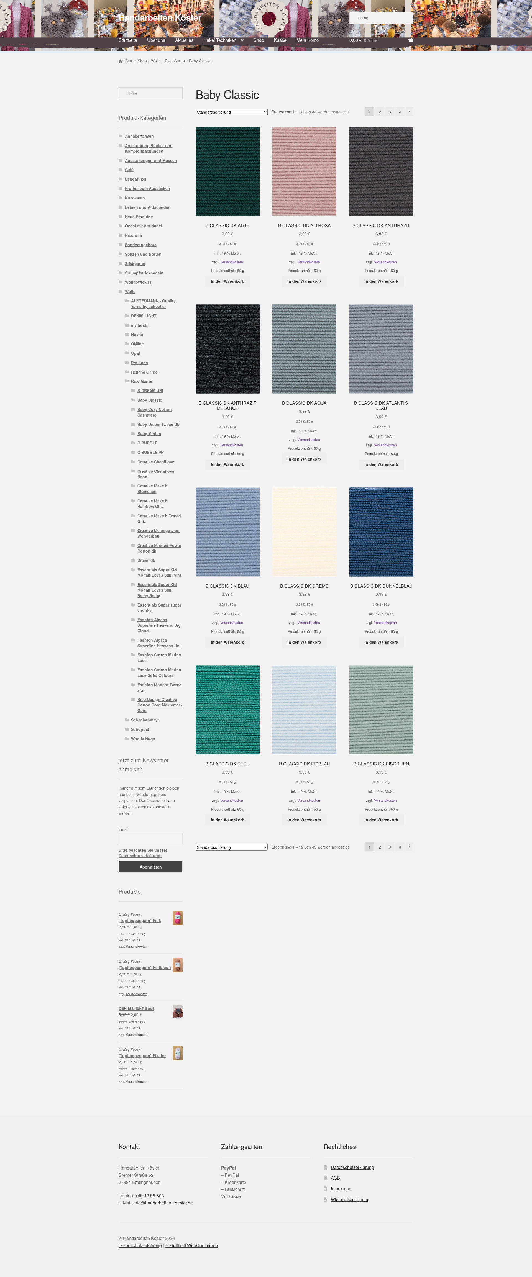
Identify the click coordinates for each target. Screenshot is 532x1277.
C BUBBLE (147, 443)
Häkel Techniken (219, 40)
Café (129, 169)
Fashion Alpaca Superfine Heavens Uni (159, 642)
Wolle (156, 60)
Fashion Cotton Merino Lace (159, 657)
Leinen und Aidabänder (147, 207)
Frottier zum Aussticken (147, 188)
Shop (259, 40)
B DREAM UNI (150, 390)
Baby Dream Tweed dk (158, 424)
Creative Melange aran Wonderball (158, 533)
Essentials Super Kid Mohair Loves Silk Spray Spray (157, 590)
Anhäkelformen (139, 136)
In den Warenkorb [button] (227, 281)
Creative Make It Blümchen (152, 488)
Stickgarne (135, 263)
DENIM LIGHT (144, 315)
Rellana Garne (144, 372)
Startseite (128, 40)
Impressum (341, 1188)
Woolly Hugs (143, 738)
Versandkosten (231, 261)
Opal (135, 353)
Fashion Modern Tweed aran (159, 687)
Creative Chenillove (155, 461)
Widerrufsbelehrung (350, 1199)
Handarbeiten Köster (160, 17)
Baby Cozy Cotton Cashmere (154, 412)
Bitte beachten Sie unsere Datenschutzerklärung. (143, 852)
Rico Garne (175, 60)
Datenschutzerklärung (352, 1167)
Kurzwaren (135, 198)
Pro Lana (139, 362)
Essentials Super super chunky (159, 607)
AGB (335, 1178)
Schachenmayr (145, 720)
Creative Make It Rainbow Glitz (152, 503)
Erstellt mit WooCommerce (191, 1245)
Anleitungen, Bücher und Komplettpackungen (149, 148)
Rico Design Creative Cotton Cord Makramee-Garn (159, 705)
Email (123, 829)
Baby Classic (149, 400)
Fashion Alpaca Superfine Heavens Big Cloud (159, 625)
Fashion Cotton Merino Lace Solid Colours (159, 672)
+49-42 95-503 (149, 1195)
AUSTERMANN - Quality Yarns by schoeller (153, 303)
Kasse (280, 40)
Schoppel (140, 729)
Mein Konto (307, 40)
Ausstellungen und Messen (151, 160)
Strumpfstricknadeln (144, 273)
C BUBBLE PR (150, 452)
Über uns (156, 40)
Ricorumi (133, 235)
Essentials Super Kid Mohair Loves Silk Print (159, 572)
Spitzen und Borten (143, 254)
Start (129, 60)
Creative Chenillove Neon (155, 473)
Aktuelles (184, 40)
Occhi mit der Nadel (143, 225)
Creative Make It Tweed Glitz (159, 518)
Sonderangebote (141, 244)
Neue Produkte (139, 216)
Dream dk (146, 560)
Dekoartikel (135, 179)
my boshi (140, 325)
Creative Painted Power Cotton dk (159, 548)
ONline (137, 343)
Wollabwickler (138, 282)
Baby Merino (149, 433)
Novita (137, 334)
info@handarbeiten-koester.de (163, 1202)
